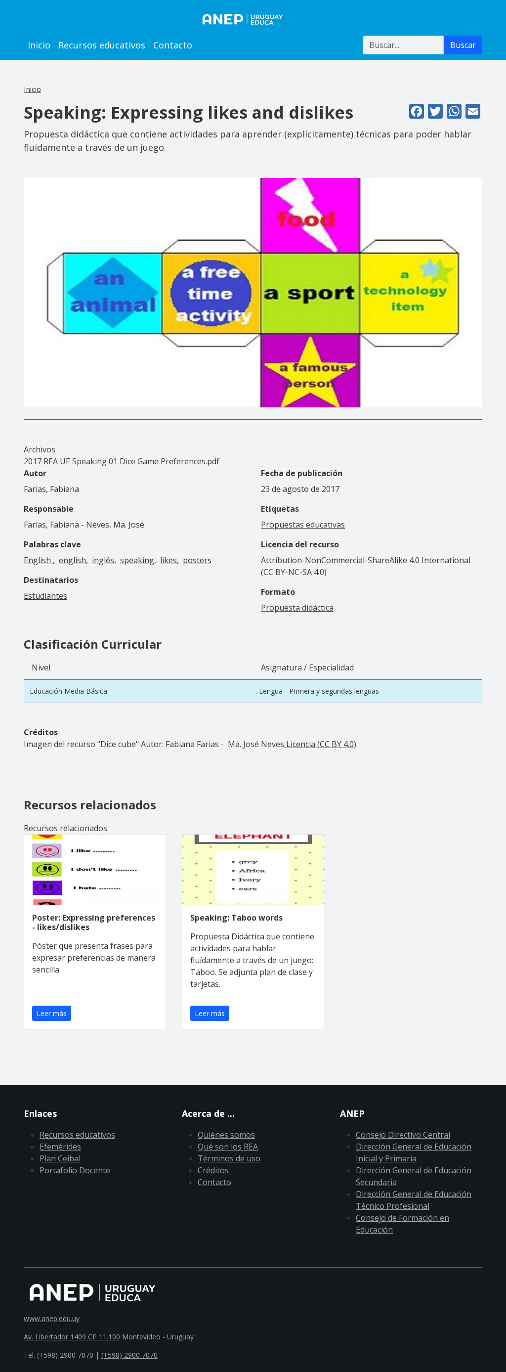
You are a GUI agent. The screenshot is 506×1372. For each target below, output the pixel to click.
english (72, 560)
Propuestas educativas (303, 524)
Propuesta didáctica (297, 607)
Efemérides (60, 1146)
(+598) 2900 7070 (129, 1355)
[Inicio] (253, 19)
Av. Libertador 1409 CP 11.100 (72, 1336)
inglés (103, 560)
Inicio (39, 45)
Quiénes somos (226, 1134)
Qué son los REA (228, 1146)
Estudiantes (45, 595)
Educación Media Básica (68, 691)
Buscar (463, 45)
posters (197, 560)
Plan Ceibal (60, 1158)
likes (168, 560)
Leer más (52, 1013)
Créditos (213, 1170)
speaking (137, 560)
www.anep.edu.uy (52, 1318)
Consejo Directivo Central (403, 1134)
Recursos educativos (101, 45)
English (38, 560)
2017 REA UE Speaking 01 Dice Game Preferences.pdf (121, 461)
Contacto (172, 45)
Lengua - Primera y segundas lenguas (319, 691)
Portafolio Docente (75, 1170)
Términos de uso (229, 1158)
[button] (253, 291)
